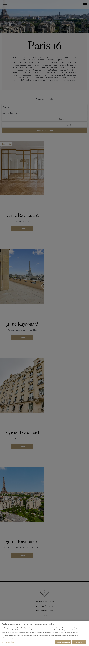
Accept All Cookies (63, 642)
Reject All (79, 642)
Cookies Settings (8, 642)
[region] (44, 633)
